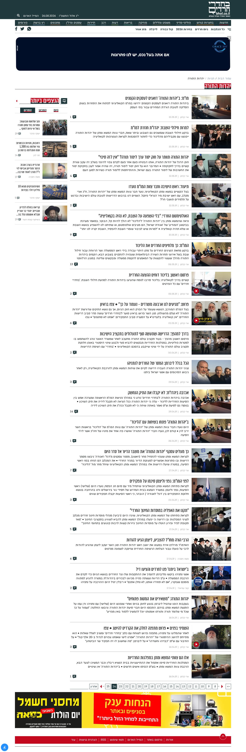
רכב (103, 23)
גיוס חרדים (201, 29)
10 (202, 686)
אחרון (93, 686)
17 (158, 686)
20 (139, 686)
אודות (169, 740)
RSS (103, 740)
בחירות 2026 (184, 29)
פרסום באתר (154, 740)
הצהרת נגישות (88, 740)
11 (196, 686)
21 (133, 686)
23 (120, 686)
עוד (73, 740)
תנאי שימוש (117, 740)
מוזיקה (142, 23)
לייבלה (153, 29)
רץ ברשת (38, 23)
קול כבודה (166, 29)
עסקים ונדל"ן (73, 23)
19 (145, 686)
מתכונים (55, 23)
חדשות (224, 23)
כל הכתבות (218, 29)
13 (183, 686)
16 (164, 686)
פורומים (22, 23)
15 (171, 686)
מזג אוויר (140, 29)
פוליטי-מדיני (183, 23)
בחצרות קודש (205, 23)
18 (152, 686)
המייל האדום (31, 16)
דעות (115, 23)
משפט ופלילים (161, 23)
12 (189, 686)
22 (126, 686)
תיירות (91, 23)
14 (177, 686)
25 (107, 686)
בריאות (128, 23)
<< (228, 686)
